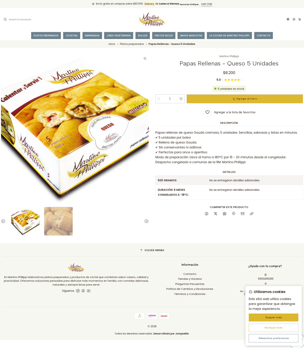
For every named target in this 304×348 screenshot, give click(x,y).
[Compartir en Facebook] (207, 214)
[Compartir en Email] (243, 214)
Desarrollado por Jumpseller (171, 333)
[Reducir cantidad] (159, 99)
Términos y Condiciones (189, 294)
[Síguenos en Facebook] (83, 291)
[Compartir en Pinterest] (233, 214)
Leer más (206, 4)
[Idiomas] (288, 19)
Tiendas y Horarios (190, 279)
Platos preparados (132, 44)
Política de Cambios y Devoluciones (189, 289)
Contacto (189, 274)
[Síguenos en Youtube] (88, 291)
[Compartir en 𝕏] (215, 214)
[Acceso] (294, 19)
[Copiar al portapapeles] (251, 214)
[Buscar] (5, 19)
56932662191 (265, 278)
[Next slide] (146, 221)
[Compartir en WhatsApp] (224, 214)
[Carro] (299, 19)
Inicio (112, 44)
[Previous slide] (3, 221)
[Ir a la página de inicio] (152, 19)
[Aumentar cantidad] (181, 99)
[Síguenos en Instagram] (78, 291)
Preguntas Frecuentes (189, 284)
